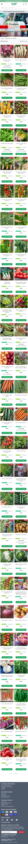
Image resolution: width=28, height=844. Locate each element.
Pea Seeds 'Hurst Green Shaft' (7, 228)
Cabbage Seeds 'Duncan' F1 (21, 565)
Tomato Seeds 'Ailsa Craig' (7, 759)
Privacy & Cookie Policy (7, 786)
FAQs (2, 805)
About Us (3, 793)
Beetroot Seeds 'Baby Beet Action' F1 (7, 535)
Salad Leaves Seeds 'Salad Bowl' (21, 116)
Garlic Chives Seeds (7, 478)
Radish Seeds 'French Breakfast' (21, 310)
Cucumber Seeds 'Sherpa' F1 (21, 676)
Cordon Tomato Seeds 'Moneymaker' (7, 648)
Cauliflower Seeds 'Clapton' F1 (7, 565)
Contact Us (4, 801)
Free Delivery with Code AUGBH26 (14, 1)
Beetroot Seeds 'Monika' (7, 731)
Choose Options (7, 70)
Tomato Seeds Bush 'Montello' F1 (7, 452)
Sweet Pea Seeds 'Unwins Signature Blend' (21, 648)
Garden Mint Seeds (21, 451)
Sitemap (3, 787)
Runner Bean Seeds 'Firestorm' (7, 255)
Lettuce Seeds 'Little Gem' (21, 144)
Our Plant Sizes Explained (7, 806)
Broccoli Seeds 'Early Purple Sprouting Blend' (21, 367)
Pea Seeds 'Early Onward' (21, 395)
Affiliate (3, 789)
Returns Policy (4, 804)
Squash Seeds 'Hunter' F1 (21, 620)
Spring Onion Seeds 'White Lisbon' (21, 172)
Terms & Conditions (6, 785)
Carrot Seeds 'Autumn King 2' (21, 339)
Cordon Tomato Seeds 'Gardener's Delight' (21, 283)
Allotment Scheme (5, 796)
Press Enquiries (5, 797)
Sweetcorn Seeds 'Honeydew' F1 (7, 116)
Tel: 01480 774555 (5, 822)
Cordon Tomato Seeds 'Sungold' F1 (21, 200)
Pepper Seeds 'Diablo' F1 (21, 731)
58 (16, 773)
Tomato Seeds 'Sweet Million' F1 (7, 592)
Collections (7, 38)
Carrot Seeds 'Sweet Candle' (7, 396)
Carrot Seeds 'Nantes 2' (21, 422)
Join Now (21, 832)
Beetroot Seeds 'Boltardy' (7, 60)
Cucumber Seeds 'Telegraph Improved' (21, 704)
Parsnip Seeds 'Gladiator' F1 (21, 60)
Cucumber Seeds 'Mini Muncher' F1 (21, 255)
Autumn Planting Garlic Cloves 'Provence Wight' (7, 676)
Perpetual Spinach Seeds (7, 143)
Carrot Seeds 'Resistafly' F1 (7, 89)
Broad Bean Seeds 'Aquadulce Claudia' (7, 339)
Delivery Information (6, 803)
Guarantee (3, 794)
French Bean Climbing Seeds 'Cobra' (21, 89)
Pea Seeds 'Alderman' (7, 507)
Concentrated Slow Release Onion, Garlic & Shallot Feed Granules (21, 593)
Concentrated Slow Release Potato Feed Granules (21, 480)
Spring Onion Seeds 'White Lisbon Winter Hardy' (21, 760)
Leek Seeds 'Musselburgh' (7, 283)
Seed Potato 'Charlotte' (21, 534)
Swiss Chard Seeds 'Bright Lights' (7, 172)
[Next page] (18, 773)
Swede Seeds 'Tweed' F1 (7, 620)
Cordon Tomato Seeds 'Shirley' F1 (7, 200)
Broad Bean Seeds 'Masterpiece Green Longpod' (7, 311)
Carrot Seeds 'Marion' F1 (7, 703)
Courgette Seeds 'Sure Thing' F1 (7, 423)
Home (2, 38)
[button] (2, 4)
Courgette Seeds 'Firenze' (21, 507)
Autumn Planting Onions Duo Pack (7, 367)
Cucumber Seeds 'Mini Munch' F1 (21, 228)
